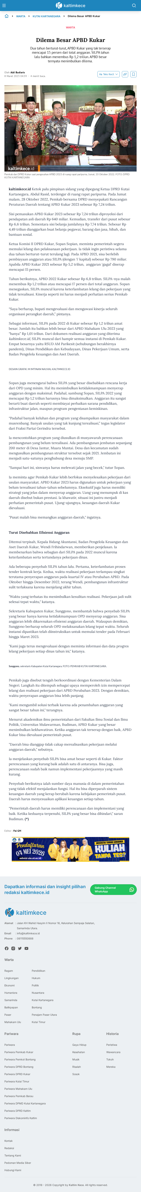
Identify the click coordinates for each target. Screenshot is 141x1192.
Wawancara (113, 1052)
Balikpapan (11, 1007)
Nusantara (38, 992)
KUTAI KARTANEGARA (46, 16)
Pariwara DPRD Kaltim (17, 1110)
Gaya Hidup (79, 1044)
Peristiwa (111, 1044)
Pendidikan (38, 970)
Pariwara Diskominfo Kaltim (20, 1118)
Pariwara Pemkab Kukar (18, 1052)
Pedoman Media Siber (17, 1162)
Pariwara (9, 1044)
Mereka (110, 1066)
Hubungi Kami (12, 1170)
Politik (35, 985)
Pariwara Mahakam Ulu (18, 1088)
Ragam (8, 970)
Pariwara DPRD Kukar (17, 1074)
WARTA (20, 16)
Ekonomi (9, 985)
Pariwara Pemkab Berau (18, 1096)
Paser (7, 1014)
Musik (75, 1059)
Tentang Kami (12, 1155)
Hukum (36, 978)
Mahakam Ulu (12, 1022)
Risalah (76, 1066)
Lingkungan (11, 978)
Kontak (8, 1140)
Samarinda (10, 1000)
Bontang (37, 1007)
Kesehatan (78, 1052)
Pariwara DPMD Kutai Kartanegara (25, 1103)
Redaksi (9, 1148)
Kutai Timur (38, 1022)
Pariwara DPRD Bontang (18, 1066)
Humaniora (10, 992)
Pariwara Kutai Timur (16, 1081)
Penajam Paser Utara (44, 1014)
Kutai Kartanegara (42, 1000)
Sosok (76, 1074)
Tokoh (110, 1059)
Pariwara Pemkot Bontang (20, 1059)
